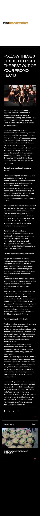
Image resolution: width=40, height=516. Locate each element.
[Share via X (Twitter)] (9, 411)
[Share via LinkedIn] (14, 411)
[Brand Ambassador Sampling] (20, 438)
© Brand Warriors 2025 (20, 467)
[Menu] (36, 23)
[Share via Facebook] (4, 411)
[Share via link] (18, 411)
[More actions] (35, 52)
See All (34, 424)
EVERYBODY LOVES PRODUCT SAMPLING (16, 452)
